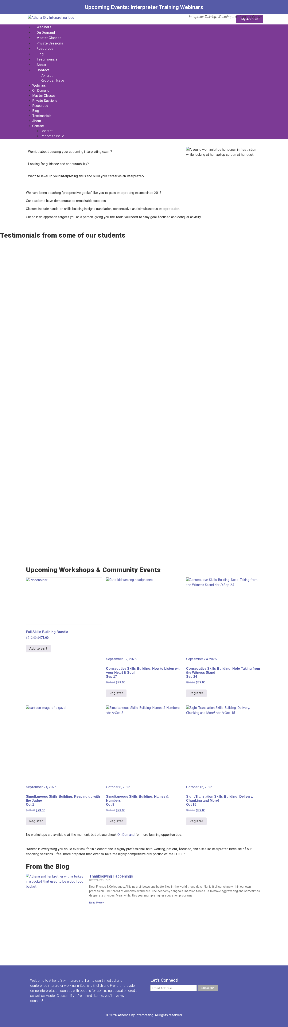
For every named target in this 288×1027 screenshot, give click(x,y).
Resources (44, 48)
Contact (43, 70)
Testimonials (46, 59)
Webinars (43, 27)
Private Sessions (49, 43)
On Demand (45, 32)
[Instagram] (170, 997)
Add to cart (38, 649)
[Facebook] (154, 997)
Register (116, 693)
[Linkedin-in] (186, 997)
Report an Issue (52, 80)
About (41, 65)
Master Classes (48, 38)
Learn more (52, 1001)
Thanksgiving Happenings (111, 876)
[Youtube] (178, 997)
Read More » (96, 902)
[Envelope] (194, 997)
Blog (40, 54)
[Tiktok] (162, 997)
